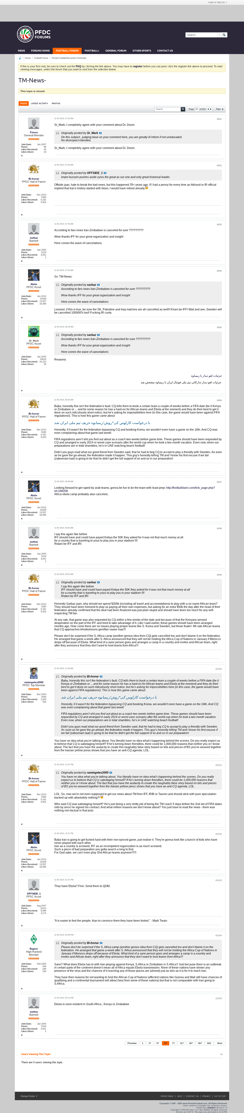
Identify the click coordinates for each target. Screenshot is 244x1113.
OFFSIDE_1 (34, 893)
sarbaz (34, 237)
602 (209, 1043)
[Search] (224, 34)
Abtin (34, 284)
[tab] (23, 103)
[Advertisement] (122, 13)
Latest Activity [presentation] (39, 103)
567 (200, 1043)
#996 (219, 400)
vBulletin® (211, 1108)
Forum (28, 58)
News (21, 51)
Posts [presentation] (23, 103)
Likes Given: (27, 152)
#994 (219, 271)
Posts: (24, 147)
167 (191, 1043)
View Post (100, 133)
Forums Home (40, 51)
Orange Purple (28, 1096)
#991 (219, 119)
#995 (219, 327)
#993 (219, 224)
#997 (219, 482)
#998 (219, 528)
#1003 (219, 880)
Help (179, 1096)
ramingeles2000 (33, 682)
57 (157, 1043)
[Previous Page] (208, 109)
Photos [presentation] (56, 103)
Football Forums (41, 58)
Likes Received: (29, 149)
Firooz (34, 132)
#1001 (219, 765)
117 (182, 1043)
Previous (132, 1043)
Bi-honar (34, 178)
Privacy (206, 1096)
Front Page (167, 1096)
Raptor (34, 948)
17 (150, 1043)
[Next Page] (210, 109)
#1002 (219, 834)
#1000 (219, 669)
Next (219, 1043)
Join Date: (26, 144)
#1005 (219, 998)
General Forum (115, 51)
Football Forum (67, 51)
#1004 (219, 935)
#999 (219, 575)
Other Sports (142, 51)
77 (173, 1043)
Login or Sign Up (216, 2)
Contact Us (165, 51)
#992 (219, 165)
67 (165, 1043)
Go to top (220, 1096)
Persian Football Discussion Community (69, 58)
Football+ (92, 51)
